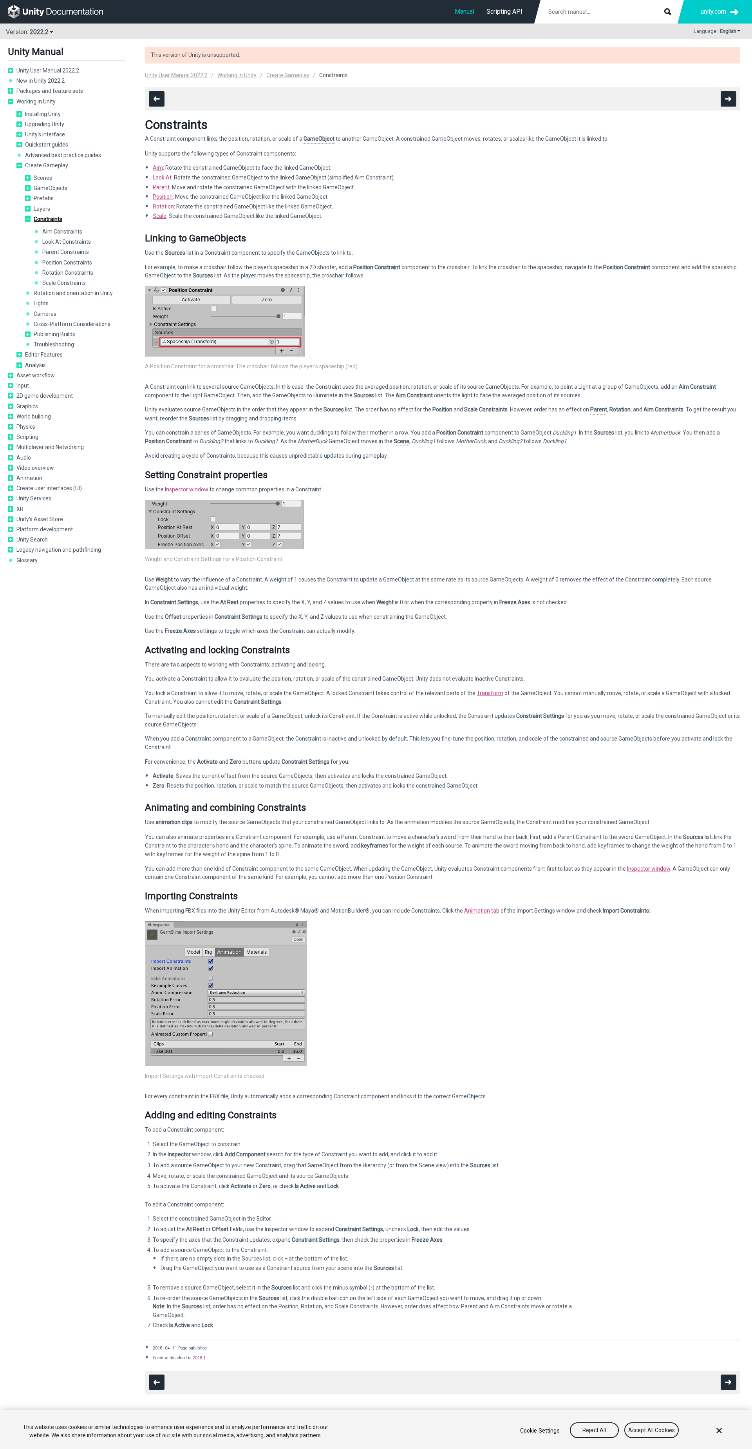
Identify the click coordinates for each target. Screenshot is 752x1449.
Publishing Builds (54, 334)
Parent (161, 187)
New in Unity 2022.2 (40, 81)
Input (22, 385)
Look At (162, 177)
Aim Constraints (62, 231)
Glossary (27, 560)
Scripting (27, 437)
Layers (42, 209)
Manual (464, 11)
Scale (159, 216)
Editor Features (44, 354)
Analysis (35, 365)
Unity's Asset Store (39, 519)
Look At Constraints (66, 242)
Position (163, 197)
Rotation (163, 206)
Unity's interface (45, 134)
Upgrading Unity (44, 124)
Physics (25, 427)
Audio (23, 458)
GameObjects (50, 188)
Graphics (27, 406)
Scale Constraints (64, 283)
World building (33, 416)
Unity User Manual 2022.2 (47, 70)
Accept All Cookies (651, 1430)
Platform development (44, 529)
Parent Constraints (65, 252)
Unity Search (32, 539)
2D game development (44, 396)
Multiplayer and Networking (50, 447)
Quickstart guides (46, 144)
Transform (490, 693)
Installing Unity (43, 114)
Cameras (45, 314)
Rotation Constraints (67, 273)
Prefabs (44, 198)
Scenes (43, 178)
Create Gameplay (46, 165)
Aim (158, 168)
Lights (41, 303)
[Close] (719, 1430)
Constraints (48, 219)
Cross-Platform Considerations (72, 324)
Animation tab (481, 910)
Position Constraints (67, 262)
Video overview (35, 468)
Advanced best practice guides (63, 155)
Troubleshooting (54, 344)
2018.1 (199, 1357)
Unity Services (33, 498)
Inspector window (186, 489)
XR (20, 509)
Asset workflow (35, 375)
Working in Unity (36, 101)
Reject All (594, 1430)
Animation (29, 478)
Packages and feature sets (49, 91)
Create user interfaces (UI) (49, 488)
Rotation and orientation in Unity (73, 293)
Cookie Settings (540, 1430)
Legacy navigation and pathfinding (58, 550)
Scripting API (504, 11)
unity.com (713, 11)
